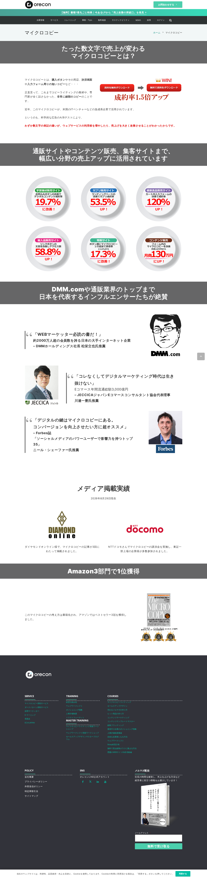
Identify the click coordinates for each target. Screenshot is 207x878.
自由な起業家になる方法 (117, 737)
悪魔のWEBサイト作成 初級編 (119, 752)
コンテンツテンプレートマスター (121, 721)
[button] (47, 20)
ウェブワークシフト (74, 706)
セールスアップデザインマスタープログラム (82, 737)
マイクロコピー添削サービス (36, 703)
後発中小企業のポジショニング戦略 (122, 729)
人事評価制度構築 (114, 733)
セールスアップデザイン (117, 706)
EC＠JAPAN (30, 723)
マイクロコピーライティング (119, 702)
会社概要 (29, 777)
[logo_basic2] (38, 4)
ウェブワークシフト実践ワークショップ (82, 733)
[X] (90, 782)
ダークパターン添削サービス (36, 707)
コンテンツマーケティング (118, 717)
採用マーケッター (32, 711)
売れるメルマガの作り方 (117, 710)
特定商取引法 (31, 791)
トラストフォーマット (75, 717)
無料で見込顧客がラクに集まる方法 (122, 748)
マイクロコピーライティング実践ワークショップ (82, 727)
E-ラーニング (30, 715)
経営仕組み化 (71, 702)
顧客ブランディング (115, 725)
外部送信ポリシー (34, 786)
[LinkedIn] (98, 782)
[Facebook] (83, 782)
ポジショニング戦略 (74, 710)
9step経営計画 (113, 744)
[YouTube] (105, 782)
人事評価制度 (71, 713)
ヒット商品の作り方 (115, 713)
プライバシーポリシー (36, 781)
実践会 (27, 719)
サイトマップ (31, 796)
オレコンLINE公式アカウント (95, 777)
